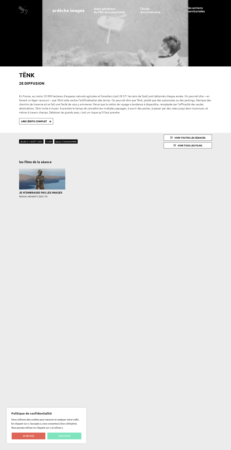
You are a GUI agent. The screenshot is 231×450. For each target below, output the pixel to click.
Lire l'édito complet (34, 121)
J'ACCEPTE (64, 435)
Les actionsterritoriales (196, 9)
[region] (46, 425)
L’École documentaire (150, 10)
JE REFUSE (28, 435)
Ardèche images (68, 10)
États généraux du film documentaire (109, 10)
